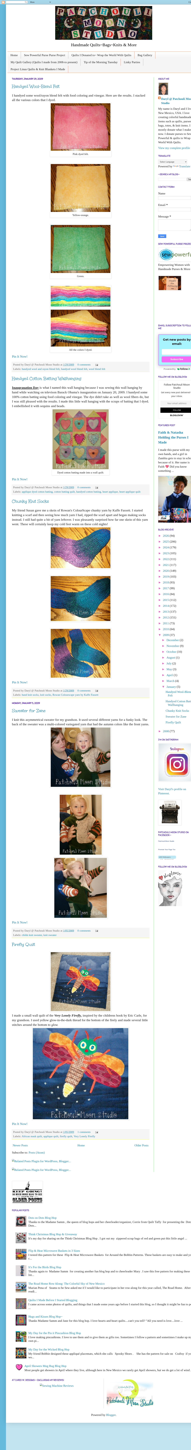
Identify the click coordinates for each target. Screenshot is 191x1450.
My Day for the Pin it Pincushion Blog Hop (54, 1333)
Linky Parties (132, 62)
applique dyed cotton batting (37, 491)
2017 (166, 588)
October (172, 651)
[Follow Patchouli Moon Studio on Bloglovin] (167, 858)
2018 (166, 582)
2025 (166, 541)
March (171, 680)
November (173, 645)
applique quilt (50, 1136)
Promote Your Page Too (166, 849)
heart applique (110, 491)
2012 (166, 617)
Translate (184, 166)
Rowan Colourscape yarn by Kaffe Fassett (75, 694)
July (169, 663)
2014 (166, 605)
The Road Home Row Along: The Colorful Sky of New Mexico (66, 1283)
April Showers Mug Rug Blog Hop (45, 1366)
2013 (166, 611)
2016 (166, 594)
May (170, 669)
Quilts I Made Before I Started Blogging (52, 1300)
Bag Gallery (145, 55)
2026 (166, 535)
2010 (166, 629)
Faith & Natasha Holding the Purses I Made (173, 437)
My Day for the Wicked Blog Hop (48, 1349)
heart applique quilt (129, 491)
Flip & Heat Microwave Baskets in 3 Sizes (54, 1250)
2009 (166, 635)
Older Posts (141, 1145)
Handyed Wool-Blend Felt (36, 86)
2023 (166, 553)
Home (14, 55)
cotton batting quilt (64, 491)
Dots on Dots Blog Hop (42, 1217)
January (172, 686)
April (170, 675)
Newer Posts (20, 1145)
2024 (166, 547)
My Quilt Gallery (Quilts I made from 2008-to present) (44, 62)
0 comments (84, 364)
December (173, 640)
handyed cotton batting (88, 491)
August (171, 657)
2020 (166, 570)
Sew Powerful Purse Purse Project (44, 55)
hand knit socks (30, 694)
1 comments (84, 1131)
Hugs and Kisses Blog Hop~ (45, 1316)
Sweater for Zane (29, 710)
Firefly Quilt (23, 944)
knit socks (45, 694)
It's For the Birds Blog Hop (44, 1267)
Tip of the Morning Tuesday (101, 62)
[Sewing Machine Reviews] (57, 1385)
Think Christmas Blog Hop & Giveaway (52, 1234)
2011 (166, 623)
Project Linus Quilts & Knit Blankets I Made (38, 69)
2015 (166, 600)
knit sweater (50, 934)
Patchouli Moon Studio (166, 841)
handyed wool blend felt (74, 368)
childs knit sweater (32, 934)
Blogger (111, 1414)
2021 (166, 564)
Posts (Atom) (37, 1152)
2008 (166, 731)
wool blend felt (97, 368)
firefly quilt (66, 1136)
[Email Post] (96, 364)
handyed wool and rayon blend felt (41, 368)
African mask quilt (32, 1136)
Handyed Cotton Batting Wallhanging (46, 378)
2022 (166, 559)
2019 (166, 576)
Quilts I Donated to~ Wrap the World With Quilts (101, 55)
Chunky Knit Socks (30, 501)
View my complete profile (174, 148)
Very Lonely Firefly (84, 1136)
